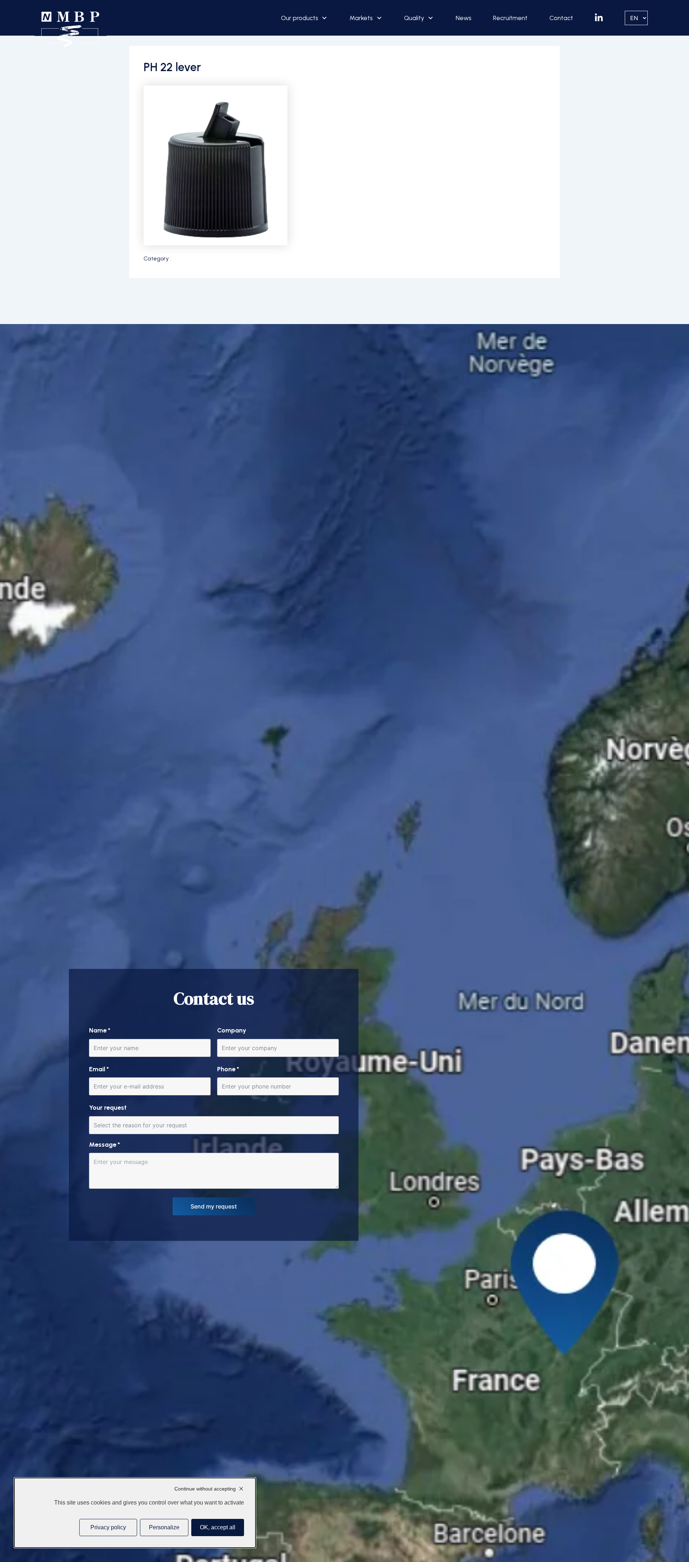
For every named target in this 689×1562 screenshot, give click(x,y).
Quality (414, 18)
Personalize (164, 1527)
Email (99, 1069)
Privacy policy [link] (108, 1527)
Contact (561, 18)
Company (231, 1030)
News (464, 18)
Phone (228, 1069)
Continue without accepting (205, 1489)
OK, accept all (217, 1527)
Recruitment (510, 18)
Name (99, 1030)
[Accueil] (70, 29)
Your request (108, 1108)
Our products (299, 18)
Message (104, 1145)
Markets (361, 18)
